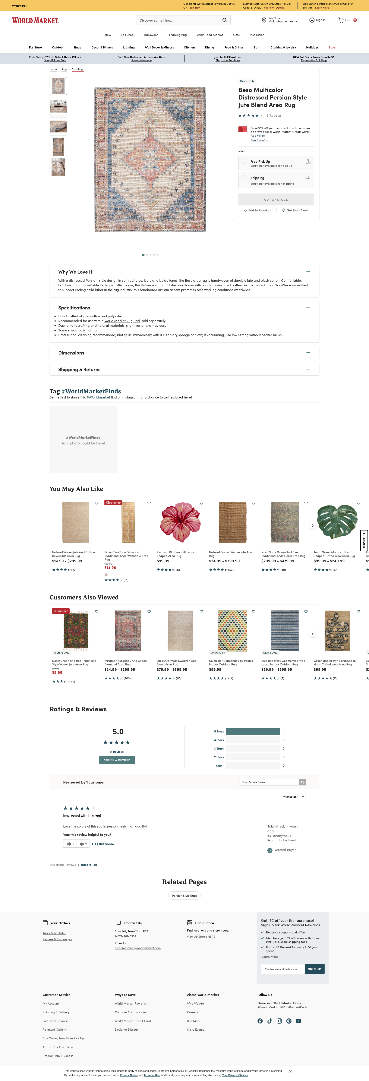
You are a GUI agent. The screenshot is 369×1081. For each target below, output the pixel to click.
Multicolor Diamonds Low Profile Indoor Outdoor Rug (231, 662)
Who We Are (195, 1003)
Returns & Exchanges (57, 939)
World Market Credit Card (133, 1021)
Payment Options (55, 1029)
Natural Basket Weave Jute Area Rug (231, 554)
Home (53, 69)
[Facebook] (260, 1021)
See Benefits (259, 140)
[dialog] (184, 1073)
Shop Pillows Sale (55, 60)
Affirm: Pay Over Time (58, 1047)
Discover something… (156, 20)
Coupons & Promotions (130, 1012)
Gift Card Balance (55, 1021)
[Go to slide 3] (150, 255)
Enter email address (281, 969)
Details (280, 7)
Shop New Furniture (228, 60)
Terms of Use (152, 1075)
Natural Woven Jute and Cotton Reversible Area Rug (73, 554)
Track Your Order (54, 933)
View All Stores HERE (201, 937)
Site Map (193, 1021)
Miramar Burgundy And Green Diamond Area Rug (125, 662)
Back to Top (89, 864)
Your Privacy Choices (235, 1075)
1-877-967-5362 (125, 936)
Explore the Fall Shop (314, 60)
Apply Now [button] (258, 135)
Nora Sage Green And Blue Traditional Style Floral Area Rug (283, 554)
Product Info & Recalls (58, 1056)
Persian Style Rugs (184, 895)
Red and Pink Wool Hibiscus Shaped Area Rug (175, 554)
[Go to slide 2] (147, 255)
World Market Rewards (131, 1003)
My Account (51, 1003)
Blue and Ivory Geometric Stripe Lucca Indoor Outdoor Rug (283, 662)
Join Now (195, 7)
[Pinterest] (288, 1021)
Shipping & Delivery (56, 1012)
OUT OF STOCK (276, 199)
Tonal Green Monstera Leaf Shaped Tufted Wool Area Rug (334, 554)
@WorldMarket (268, 1007)
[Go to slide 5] (157, 255)
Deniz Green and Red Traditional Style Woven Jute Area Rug (74, 662)
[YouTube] (298, 1021)
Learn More (322, 7)
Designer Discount (127, 1029)
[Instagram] (279, 1021)
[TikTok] (269, 1021)
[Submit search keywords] (224, 20)
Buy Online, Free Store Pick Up (63, 1038)
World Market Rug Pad (122, 320)
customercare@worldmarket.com (138, 948)
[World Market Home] (35, 20)
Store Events (195, 1029)
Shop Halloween (141, 60)
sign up (314, 969)
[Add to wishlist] (96, 503)
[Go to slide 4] (154, 255)
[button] (35, 47)
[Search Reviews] (302, 782)
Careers (192, 1012)
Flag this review (103, 843)
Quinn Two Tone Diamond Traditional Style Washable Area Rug (126, 555)
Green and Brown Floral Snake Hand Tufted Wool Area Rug (335, 662)
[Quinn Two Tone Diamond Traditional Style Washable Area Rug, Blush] (106, 575)
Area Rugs (78, 69)
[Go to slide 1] (143, 255)
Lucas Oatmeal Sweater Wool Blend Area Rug (177, 662)
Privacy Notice (129, 1075)
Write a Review (117, 760)
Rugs (64, 69)
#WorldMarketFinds (293, 1007)
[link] (347, 20)
